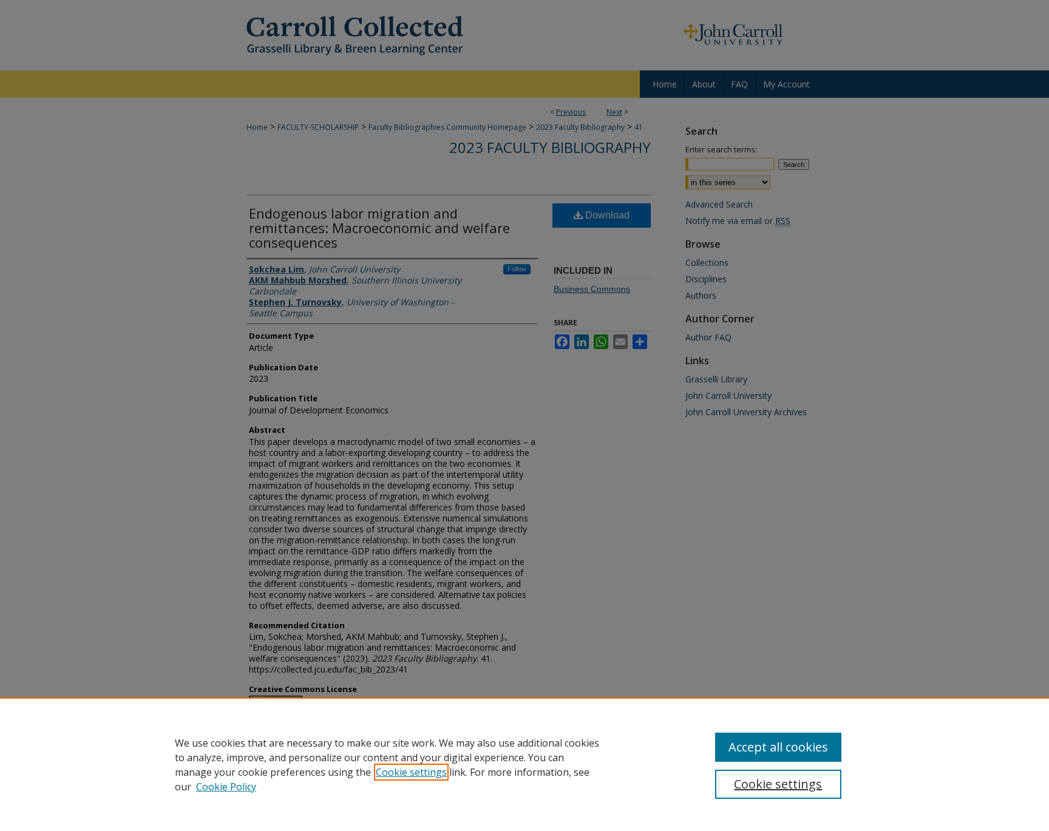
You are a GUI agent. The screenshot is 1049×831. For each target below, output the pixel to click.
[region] (524, 764)
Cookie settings (411, 772)
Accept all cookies (778, 747)
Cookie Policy (226, 786)
